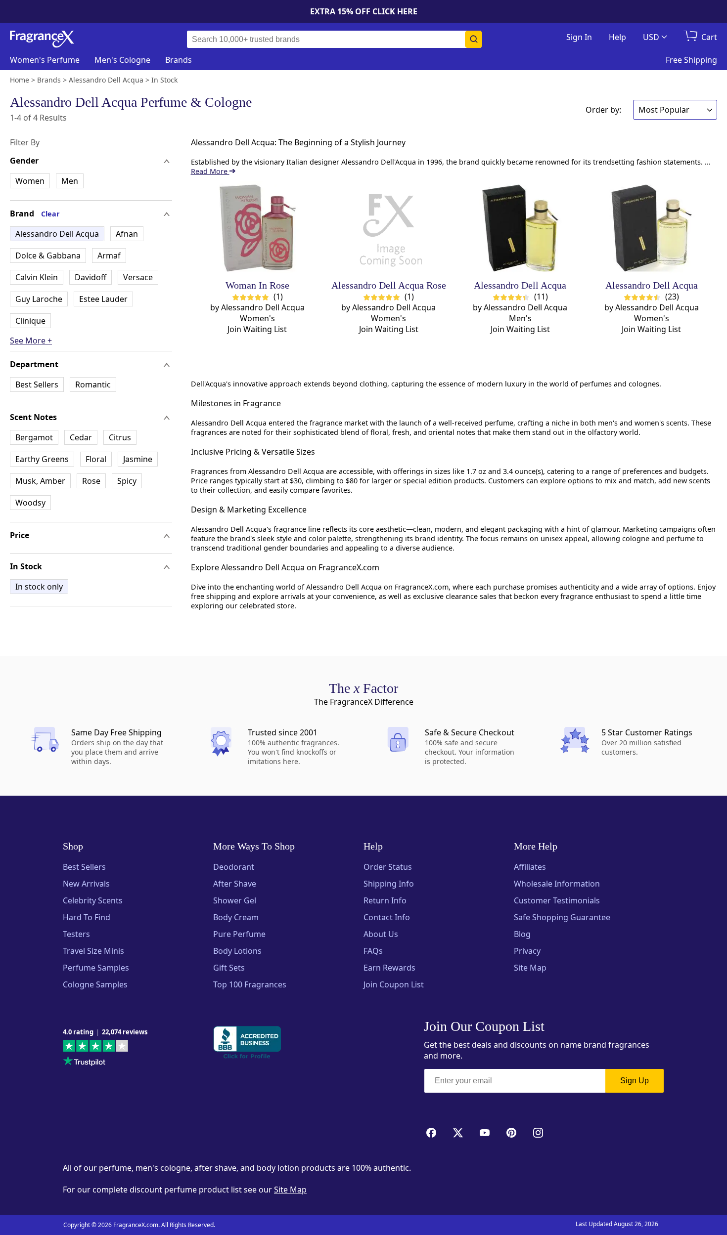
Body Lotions (237, 950)
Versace (138, 277)
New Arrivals (86, 883)
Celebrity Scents (93, 900)
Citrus (120, 437)
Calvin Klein (36, 277)
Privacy (527, 950)
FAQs (373, 950)
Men (69, 180)
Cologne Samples (95, 984)
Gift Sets (229, 967)
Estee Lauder (103, 299)
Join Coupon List (394, 984)
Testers (76, 934)
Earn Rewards (389, 967)
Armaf (109, 255)
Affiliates (530, 866)
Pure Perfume (239, 934)
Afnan (127, 233)
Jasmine (137, 459)
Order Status (388, 866)
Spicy (126, 480)
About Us (381, 934)
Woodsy (30, 502)
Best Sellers (36, 384)
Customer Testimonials (557, 900)
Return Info (385, 900)
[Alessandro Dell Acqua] (520, 228)
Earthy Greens (42, 459)
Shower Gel (234, 900)
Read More (210, 171)
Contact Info (387, 917)
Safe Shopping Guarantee (562, 917)
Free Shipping (691, 59)
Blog (522, 934)
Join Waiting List (257, 329)
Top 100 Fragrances (249, 984)
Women (30, 180)
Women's (45, 59)
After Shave (234, 883)
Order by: (603, 109)
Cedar (81, 437)
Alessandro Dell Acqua (57, 233)
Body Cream (236, 917)
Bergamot (34, 437)
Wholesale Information (557, 883)
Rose (91, 480)
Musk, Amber (40, 480)
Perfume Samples (96, 967)
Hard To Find (86, 917)
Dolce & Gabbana (48, 255)
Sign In (579, 37)
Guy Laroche (38, 299)
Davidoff (90, 277)
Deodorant (233, 866)
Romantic (93, 384)
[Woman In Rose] (257, 228)
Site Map (530, 967)
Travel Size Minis (93, 950)
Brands (178, 59)
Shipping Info (389, 883)
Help (617, 37)
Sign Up (634, 1080)
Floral (96, 459)
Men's (122, 59)
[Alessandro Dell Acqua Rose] (388, 228)
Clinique (30, 320)
